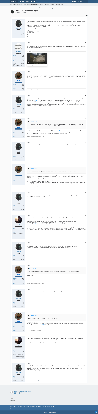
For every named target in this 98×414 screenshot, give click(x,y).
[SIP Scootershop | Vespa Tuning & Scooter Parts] (49, 8)
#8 (85, 192)
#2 (85, 42)
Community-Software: (49, 412)
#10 (85, 242)
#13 (85, 312)
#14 (85, 336)
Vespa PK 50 (13, 400)
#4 (85, 95)
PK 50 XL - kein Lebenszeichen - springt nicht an (23, 391)
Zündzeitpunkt (36, 100)
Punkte (14, 32)
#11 (85, 265)
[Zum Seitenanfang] (96, 412)
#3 (85, 71)
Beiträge (14, 33)
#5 (85, 118)
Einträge (14, 61)
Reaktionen (14, 55)
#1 (85, 19)
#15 (85, 363)
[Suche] (86, 1)
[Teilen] (87, 15)
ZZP (35, 223)
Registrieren (80, 1)
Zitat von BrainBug (33, 121)
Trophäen (14, 58)
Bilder (14, 60)
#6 (85, 142)
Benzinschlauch (71, 75)
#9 (85, 215)
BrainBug (18, 12)
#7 (85, 165)
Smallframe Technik (17, 393)
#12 (85, 289)
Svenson (15, 392)
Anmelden (74, 1)
